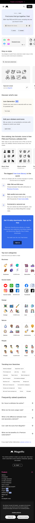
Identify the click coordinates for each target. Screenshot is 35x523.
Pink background (7, 372)
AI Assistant (5, 477)
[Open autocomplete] (5, 25)
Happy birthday (16, 381)
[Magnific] (17, 452)
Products (4, 472)
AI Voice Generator (6, 482)
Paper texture (14, 375)
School (21, 391)
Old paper (28, 391)
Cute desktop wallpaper (19, 378)
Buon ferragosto (6, 378)
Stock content (5, 484)
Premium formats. (13, 189)
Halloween (5, 375)
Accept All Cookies (23, 517)
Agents (5, 488)
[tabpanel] (17, 268)
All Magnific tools (6, 498)
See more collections (10, 62)
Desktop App (6, 492)
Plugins (5, 490)
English (17, 465)
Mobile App (4, 494)
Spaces (4, 475)
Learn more (8, 129)
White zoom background (8, 385)
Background (26, 381)
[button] (17, 465)
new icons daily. (23, 199)
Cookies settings (16, 512)
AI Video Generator (6, 481)
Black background (25, 375)
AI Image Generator (7, 479)
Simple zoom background (9, 388)
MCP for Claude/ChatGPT (8, 486)
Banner (23, 372)
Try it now (7, 111)
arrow (14, 30)
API (2, 496)
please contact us (25, 442)
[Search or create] (24, 6)
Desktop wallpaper (7, 368)
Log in (29, 6)
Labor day (16, 372)
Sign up (17, 242)
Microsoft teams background (9, 391)
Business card (6, 381)
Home (15, 13)
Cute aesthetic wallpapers (24, 385)
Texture (19, 388)
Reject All (10, 517)
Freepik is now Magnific (16, 2)
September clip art (19, 368)
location (22, 30)
